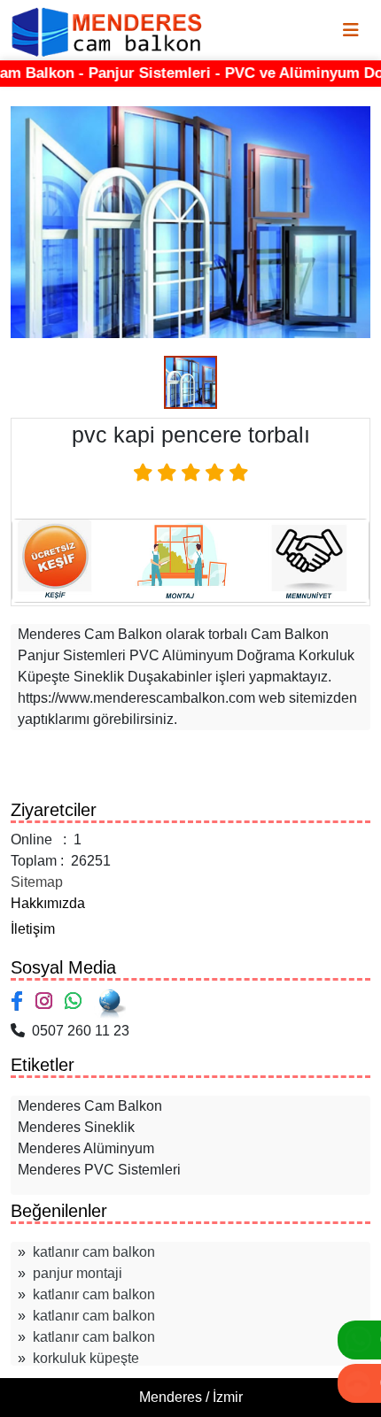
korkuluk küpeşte (86, 1358)
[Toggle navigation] (350, 30)
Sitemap (37, 881)
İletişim (33, 928)
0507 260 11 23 (77, 1030)
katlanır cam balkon (94, 1251)
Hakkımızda (48, 903)
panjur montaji (77, 1273)
